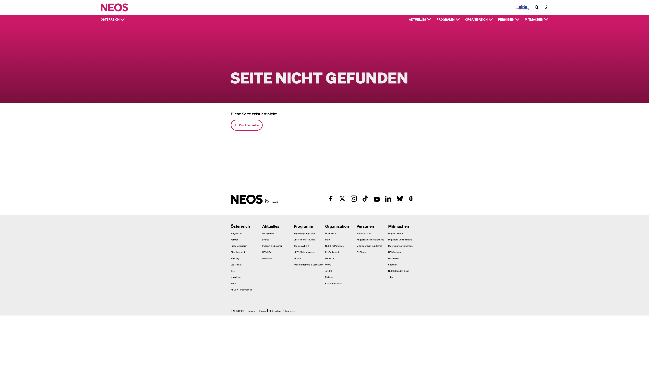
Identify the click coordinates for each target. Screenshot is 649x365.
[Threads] (411, 198)
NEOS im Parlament (334, 245)
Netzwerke (393, 258)
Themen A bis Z (301, 245)
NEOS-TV (266, 252)
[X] (342, 198)
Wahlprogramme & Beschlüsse (308, 264)
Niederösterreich (239, 245)
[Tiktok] (365, 198)
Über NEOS (330, 233)
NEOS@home (394, 252)
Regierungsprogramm (304, 233)
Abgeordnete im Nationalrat (370, 239)
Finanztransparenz (334, 283)
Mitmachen (534, 19)
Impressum (290, 310)
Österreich (110, 19)
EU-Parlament (332, 252)
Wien (233, 283)
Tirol (233, 270)
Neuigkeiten (268, 233)
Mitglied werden (396, 233)
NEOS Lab (330, 258)
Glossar (297, 258)
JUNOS (328, 270)
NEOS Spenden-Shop (398, 270)
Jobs (390, 277)
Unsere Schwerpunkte (304, 239)
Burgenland (236, 233)
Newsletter (267, 258)
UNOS (328, 264)
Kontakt (251, 310)
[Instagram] (353, 198)
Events (265, 239)
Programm (446, 19)
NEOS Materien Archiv (305, 252)
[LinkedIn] (388, 198)
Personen (506, 19)
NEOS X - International (241, 289)
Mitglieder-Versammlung (400, 239)
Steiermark (236, 264)
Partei (328, 239)
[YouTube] (376, 198)
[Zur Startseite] (121, 7)
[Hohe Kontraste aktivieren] (546, 7)
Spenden (392, 264)
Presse (262, 310)
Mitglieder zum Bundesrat (369, 245)
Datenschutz (275, 310)
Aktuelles (417, 19)
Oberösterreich (238, 252)
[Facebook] (330, 198)
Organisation (476, 19)
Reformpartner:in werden (400, 245)
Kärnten (234, 239)
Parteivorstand (364, 233)
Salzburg (235, 258)
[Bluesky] (399, 198)
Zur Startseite (249, 125)
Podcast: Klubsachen (272, 245)
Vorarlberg (236, 277)
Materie (329, 277)
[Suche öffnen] (537, 7)
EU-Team (361, 252)
